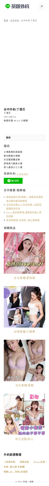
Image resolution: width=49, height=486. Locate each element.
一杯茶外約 (9, 462)
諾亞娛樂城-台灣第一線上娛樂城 (23, 220)
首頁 (6, 20)
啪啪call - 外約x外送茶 (16, 472)
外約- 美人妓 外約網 (14, 467)
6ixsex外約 (39, 462)
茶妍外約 (24, 462)
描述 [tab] (8, 137)
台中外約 (14, 20)
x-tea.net (22, 173)
